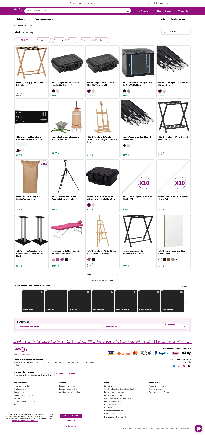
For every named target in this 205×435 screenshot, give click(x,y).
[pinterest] (184, 366)
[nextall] (129, 274)
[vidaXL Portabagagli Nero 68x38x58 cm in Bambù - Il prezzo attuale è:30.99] (173, 117)
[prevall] (76, 274)
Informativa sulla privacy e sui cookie (25, 421)
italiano (160, 3)
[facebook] (174, 366)
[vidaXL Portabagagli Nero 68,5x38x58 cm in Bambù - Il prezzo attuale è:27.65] (138, 231)
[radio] (53, 91)
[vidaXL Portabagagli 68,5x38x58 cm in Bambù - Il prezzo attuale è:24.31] (31, 63)
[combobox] (77, 10)
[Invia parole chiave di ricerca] (128, 10)
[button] (33, 301)
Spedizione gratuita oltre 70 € (84, 3)
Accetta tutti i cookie (71, 416)
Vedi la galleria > (185, 286)
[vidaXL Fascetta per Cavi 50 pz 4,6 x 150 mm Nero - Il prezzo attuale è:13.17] (138, 117)
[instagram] (179, 366)
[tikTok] (189, 366)
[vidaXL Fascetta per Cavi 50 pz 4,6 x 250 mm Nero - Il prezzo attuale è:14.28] (173, 63)
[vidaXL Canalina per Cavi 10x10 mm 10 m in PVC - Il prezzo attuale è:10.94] (138, 177)
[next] (123, 274)
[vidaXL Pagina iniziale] (18, 9)
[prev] (81, 274)
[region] (44, 421)
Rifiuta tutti (71, 421)
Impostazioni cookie (112, 401)
